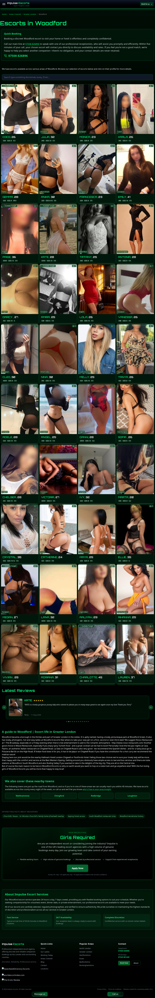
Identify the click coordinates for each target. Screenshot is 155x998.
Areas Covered (15, 14)
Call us (115, 994)
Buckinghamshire (86, 965)
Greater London (29, 14)
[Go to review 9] (82, 721)
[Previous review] (4, 707)
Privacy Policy (101, 989)
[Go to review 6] (76, 721)
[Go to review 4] (72, 721)
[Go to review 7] (78, 721)
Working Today (47, 955)
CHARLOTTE (33, 700)
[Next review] (151, 707)
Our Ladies (45, 952)
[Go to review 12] (88, 721)
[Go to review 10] (84, 721)
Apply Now (77, 868)
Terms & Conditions (114, 989)
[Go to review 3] (70, 721)
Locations (44, 969)
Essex (81, 958)
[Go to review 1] (66, 721)
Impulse (18, 3)
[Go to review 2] (68, 721)
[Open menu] (3, 4)
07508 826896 (32, 43)
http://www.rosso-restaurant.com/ (127, 742)
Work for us (145, 4)
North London (85, 948)
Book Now (124, 963)
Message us (39, 994)
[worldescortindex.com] (13, 975)
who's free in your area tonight (96, 789)
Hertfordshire (84, 955)
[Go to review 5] (74, 721)
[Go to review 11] (86, 721)
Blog (42, 962)
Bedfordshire (84, 962)
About (136, 963)
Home (4, 14)
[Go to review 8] (80, 721)
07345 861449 (123, 957)
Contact (44, 965)
